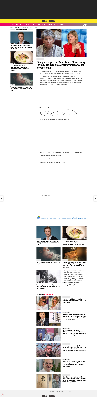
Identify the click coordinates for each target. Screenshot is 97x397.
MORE (61, 24)
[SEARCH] (83, 24)
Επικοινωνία (68, 392)
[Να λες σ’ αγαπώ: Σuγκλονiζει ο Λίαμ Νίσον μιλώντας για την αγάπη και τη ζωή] (48, 233)
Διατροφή (56, 24)
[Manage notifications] (2, 395)
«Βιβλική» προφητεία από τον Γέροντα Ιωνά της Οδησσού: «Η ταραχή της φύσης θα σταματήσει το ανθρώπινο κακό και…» (74, 264)
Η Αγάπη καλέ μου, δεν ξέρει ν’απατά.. (74, 285)
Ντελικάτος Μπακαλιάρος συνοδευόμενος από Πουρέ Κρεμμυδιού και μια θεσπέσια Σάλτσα (73, 242)
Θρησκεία (65, 260)
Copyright (51, 391)
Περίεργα (28, 24)
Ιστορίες (22, 24)
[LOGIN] (85, 24)
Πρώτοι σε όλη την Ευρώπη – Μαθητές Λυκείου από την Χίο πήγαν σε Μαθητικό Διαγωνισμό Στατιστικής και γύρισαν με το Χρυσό (74, 332)
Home (12, 24)
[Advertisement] (48, 9)
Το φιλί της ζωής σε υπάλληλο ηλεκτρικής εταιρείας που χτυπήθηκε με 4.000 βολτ (48, 286)
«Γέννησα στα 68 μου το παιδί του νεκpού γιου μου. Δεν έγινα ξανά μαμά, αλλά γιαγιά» (74, 300)
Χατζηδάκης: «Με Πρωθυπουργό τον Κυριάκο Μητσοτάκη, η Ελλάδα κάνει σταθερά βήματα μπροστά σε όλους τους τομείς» (73, 363)
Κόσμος (33, 24)
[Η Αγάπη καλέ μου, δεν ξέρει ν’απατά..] (74, 276)
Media (17, 24)
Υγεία (45, 24)
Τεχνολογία (40, 24)
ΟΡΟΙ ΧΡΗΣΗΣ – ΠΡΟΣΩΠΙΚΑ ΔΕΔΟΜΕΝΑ (63, 391)
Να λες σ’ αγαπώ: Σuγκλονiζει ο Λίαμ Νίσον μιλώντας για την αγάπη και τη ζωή (47, 242)
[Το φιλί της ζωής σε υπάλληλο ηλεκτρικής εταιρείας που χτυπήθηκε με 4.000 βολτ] (48, 276)
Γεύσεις (64, 239)
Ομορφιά (50, 24)
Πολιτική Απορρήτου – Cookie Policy (57, 392)
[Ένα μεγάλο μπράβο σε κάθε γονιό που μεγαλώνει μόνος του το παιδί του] (48, 254)
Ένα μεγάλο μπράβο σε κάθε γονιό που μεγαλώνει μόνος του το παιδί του (48, 263)
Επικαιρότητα (48, 294)
